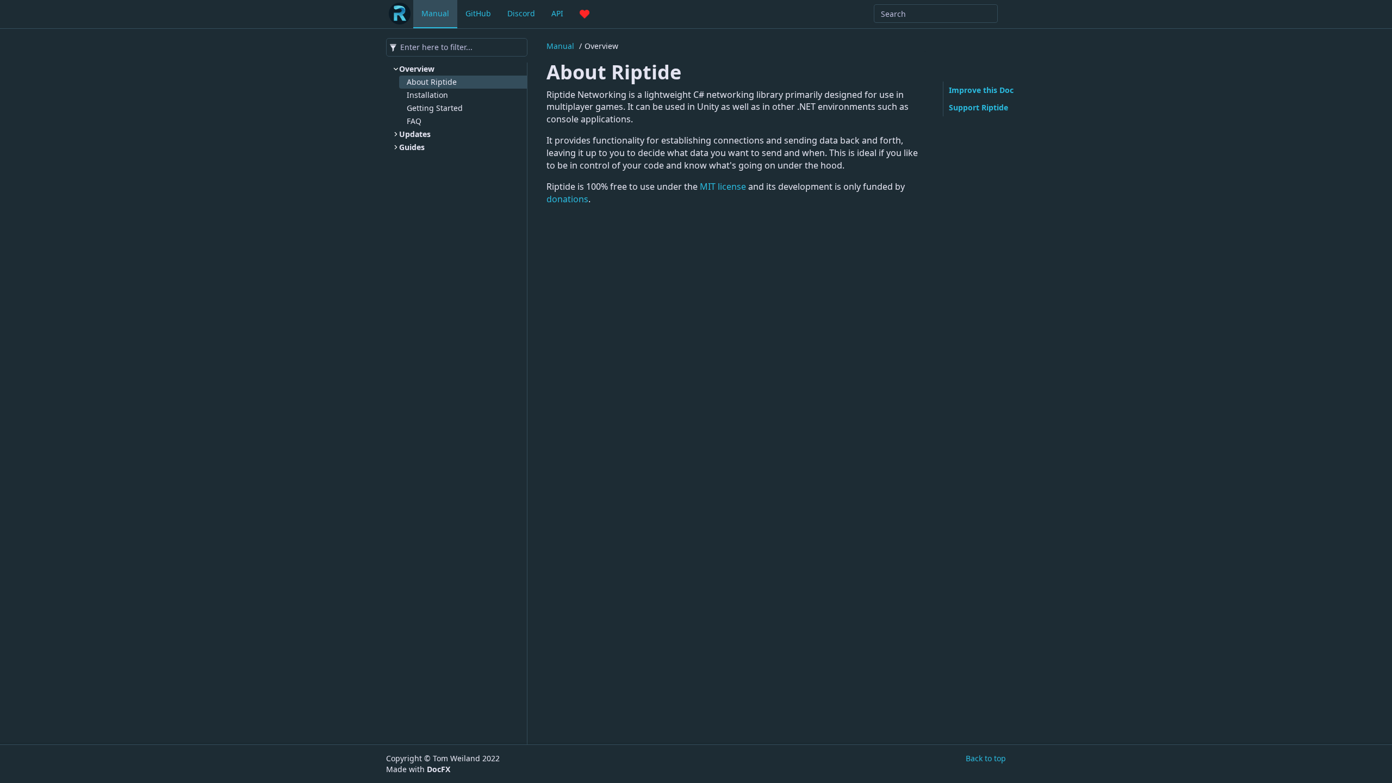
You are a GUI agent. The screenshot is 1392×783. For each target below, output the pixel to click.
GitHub (478, 13)
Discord (521, 13)
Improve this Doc (981, 90)
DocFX (438, 769)
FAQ (414, 121)
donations (567, 199)
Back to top (986, 758)
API (557, 13)
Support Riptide (978, 107)
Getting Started (435, 108)
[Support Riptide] (584, 13)
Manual (435, 13)
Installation (427, 95)
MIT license (723, 186)
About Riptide (432, 82)
